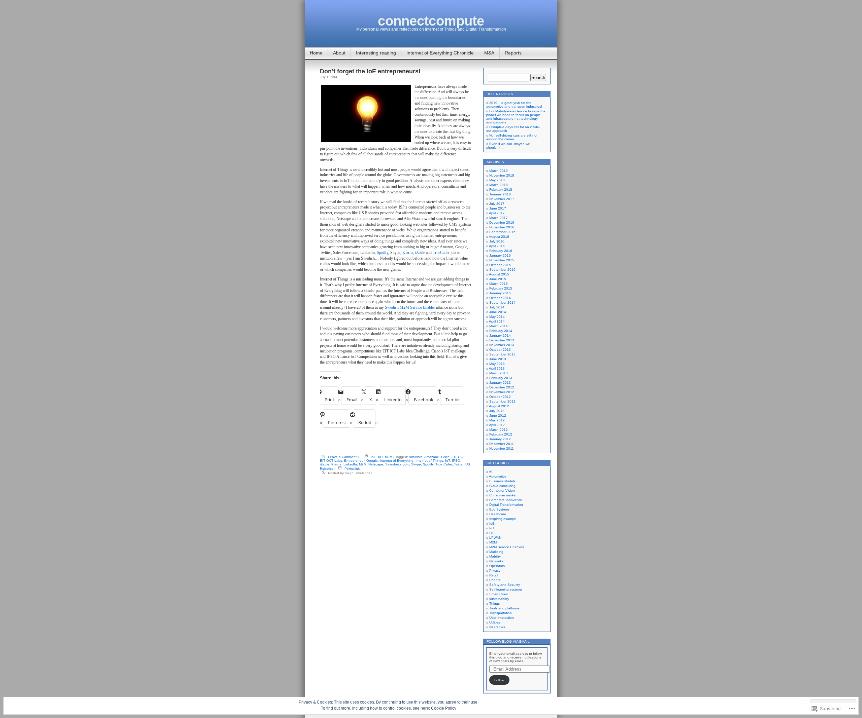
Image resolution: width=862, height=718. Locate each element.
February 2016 (500, 251)
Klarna (407, 252)
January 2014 (500, 335)
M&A (489, 52)
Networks (496, 561)
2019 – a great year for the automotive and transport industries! (514, 104)
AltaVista (416, 457)
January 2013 (500, 382)
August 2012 (499, 406)
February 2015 (500, 288)
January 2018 (500, 194)
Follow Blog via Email (508, 641)
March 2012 (498, 429)
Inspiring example (503, 519)
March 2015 (498, 284)
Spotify (382, 252)
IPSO (456, 460)
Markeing (496, 552)
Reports (513, 52)
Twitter (458, 464)
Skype (416, 464)
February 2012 (500, 434)
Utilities (494, 622)
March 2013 (498, 373)
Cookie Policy (443, 708)
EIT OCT (458, 457)
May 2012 (497, 420)
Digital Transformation (506, 504)
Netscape (375, 464)
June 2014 (497, 312)
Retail (493, 575)
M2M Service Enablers (506, 547)
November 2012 (501, 392)
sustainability (499, 599)
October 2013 (500, 349)
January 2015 (500, 293)
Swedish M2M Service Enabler (409, 307)
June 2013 (497, 359)
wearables (497, 627)
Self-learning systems (505, 589)
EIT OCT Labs (331, 460)
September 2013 (502, 354)
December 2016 (501, 222)
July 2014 (496, 307)
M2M (388, 457)
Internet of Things (429, 460)
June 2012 (497, 415)
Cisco (445, 457)
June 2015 (497, 279)
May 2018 (497, 180)
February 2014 (500, 331)
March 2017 (498, 218)
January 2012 (500, 439)
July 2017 (496, 203)
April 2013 (497, 368)
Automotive (497, 476)
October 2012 (500, 397)
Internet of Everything (396, 460)
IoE (373, 457)
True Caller (443, 464)
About (339, 52)
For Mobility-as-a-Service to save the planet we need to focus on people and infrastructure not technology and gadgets (515, 116)
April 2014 (497, 321)
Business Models (502, 481)
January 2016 (500, 255)
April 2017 (497, 213)
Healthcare (497, 514)
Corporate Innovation (505, 500)
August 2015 (499, 274)
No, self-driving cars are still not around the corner (511, 137)
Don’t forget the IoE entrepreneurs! (370, 71)
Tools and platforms (504, 608)
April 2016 (497, 246)
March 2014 (498, 326)
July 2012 (496, 411)
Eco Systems (499, 509)
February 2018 (500, 189)
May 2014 (497, 316)
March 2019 (498, 171)
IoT (380, 457)
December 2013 (501, 340)
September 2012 (502, 401)
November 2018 (501, 175)
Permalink (352, 468)
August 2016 (499, 236)
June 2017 (497, 208)
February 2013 (500, 378)
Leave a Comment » (344, 457)
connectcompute (431, 20)
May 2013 (497, 364)
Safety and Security (504, 585)
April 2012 (497, 425)
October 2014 (500, 298)
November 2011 (501, 448)
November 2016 (501, 227)
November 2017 (501, 199)
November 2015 (501, 260)
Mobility (495, 556)
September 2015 (502, 269)
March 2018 (498, 185)
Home (316, 52)
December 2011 (501, 444)
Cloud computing (502, 486)
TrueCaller (441, 252)
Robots (494, 580)
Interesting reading (376, 52)
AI (490, 472)
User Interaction (501, 617)
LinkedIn (350, 464)
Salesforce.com (397, 464)
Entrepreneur (354, 460)
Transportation (500, 613)
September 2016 (502, 232)
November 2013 (501, 345)
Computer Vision (502, 490)
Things (494, 603)
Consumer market (503, 495)
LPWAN (495, 537)
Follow (499, 680)
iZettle (420, 252)
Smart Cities (498, 594)
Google (372, 460)
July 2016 (496, 241)
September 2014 (502, 302)
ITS (492, 533)
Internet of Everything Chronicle (440, 52)
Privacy (494, 570)
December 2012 (501, 387)
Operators (497, 566)
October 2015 (500, 265)
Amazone (431, 457)
